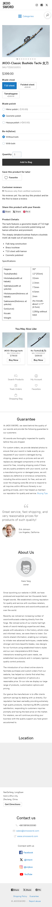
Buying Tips (42, 493)
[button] (12, 177)
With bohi (10, 143)
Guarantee (34, 896)
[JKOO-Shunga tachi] (13, 340)
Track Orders (16, 389)
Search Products (16, 379)
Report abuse (35, 901)
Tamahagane (11, 94)
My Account (36, 379)
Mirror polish (17, 109)
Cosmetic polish (13, 115)
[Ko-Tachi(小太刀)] (38, 340)
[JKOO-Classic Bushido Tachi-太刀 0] (26, 41)
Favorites (36, 389)
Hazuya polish (18, 122)
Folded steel (28, 85)
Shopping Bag (15, 398)
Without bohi (12, 136)
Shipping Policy (20, 896)
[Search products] (47, 15)
